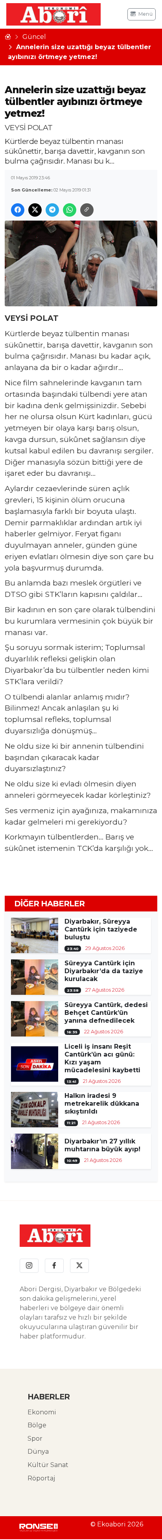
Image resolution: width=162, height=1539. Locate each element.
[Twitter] (79, 1266)
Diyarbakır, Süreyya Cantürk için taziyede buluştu (100, 929)
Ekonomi (42, 1412)
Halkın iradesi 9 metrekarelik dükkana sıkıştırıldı (101, 1103)
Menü (145, 14)
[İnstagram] (29, 1266)
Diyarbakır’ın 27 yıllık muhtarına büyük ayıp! (102, 1145)
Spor (35, 1438)
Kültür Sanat (48, 1465)
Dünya (38, 1451)
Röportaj (41, 1478)
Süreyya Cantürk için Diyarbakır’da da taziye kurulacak (103, 971)
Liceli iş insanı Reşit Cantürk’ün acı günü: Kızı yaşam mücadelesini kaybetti (102, 1058)
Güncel (34, 36)
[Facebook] (54, 1266)
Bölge (37, 1425)
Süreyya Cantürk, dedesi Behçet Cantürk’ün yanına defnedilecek (106, 1012)
